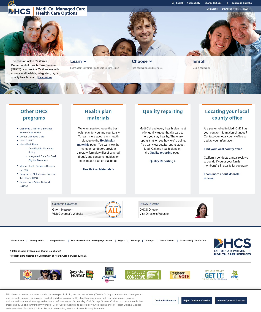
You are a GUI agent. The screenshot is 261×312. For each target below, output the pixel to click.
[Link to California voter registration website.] (180, 277)
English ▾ (247, 3)
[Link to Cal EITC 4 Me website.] (219, 279)
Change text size (213, 3)
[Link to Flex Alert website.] (143, 278)
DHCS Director (149, 203)
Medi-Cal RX (27, 140)
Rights (121, 240)
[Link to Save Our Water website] (82, 278)
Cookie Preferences (165, 300)
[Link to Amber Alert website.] (41, 279)
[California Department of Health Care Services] (232, 247)
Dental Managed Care (32, 136)
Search (179, 3)
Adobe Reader (167, 240)
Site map (135, 240)
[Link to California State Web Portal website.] (12, 3)
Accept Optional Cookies (231, 300)
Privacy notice (37, 240)
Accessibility (193, 3)
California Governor (64, 203)
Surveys (149, 240)
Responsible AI (57, 240)
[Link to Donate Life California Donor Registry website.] (109, 281)
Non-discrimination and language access (91, 240)
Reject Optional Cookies (196, 300)
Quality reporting (161, 152)
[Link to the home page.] (47, 11)
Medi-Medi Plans (29, 144)
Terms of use (17, 240)
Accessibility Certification (193, 240)
